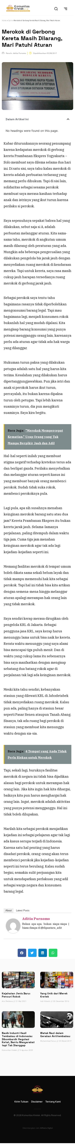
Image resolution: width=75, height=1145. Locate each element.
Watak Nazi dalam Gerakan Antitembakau (55, 1034)
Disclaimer (37, 1101)
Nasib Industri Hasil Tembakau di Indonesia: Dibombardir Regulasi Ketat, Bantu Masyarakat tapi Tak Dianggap (18, 1039)
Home (4, 20)
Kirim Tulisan (21, 1101)
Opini (10, 20)
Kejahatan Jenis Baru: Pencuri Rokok (16, 995)
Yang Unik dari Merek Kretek (54, 995)
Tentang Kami (53, 1101)
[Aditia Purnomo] (13, 932)
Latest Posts (22, 910)
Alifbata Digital (46, 1128)
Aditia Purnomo (36, 919)
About (8, 910)
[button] (68, 119)
